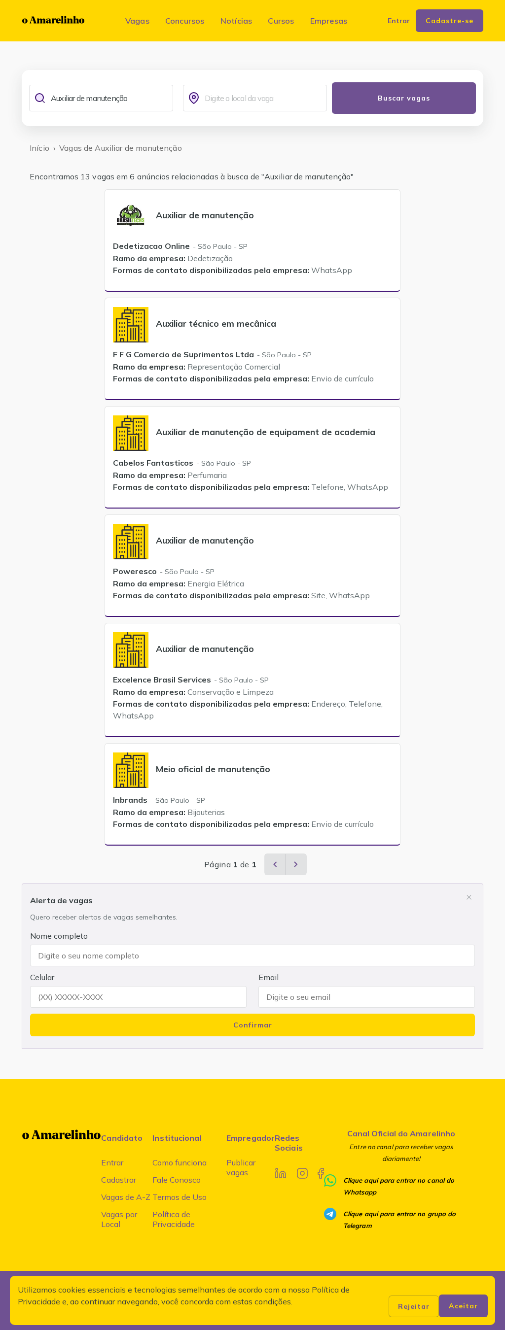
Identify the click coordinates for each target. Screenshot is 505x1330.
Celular (42, 977)
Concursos (185, 21)
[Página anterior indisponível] (275, 864)
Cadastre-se (449, 20)
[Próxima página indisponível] (296, 864)
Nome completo (59, 936)
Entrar (112, 1162)
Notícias (236, 21)
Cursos (281, 21)
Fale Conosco (176, 1180)
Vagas (137, 21)
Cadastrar (118, 1180)
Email (268, 977)
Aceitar (463, 1305)
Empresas (329, 21)
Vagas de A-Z (125, 1197)
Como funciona (179, 1162)
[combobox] (109, 98)
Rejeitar (414, 1306)
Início (39, 148)
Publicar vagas (240, 1167)
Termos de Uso (179, 1197)
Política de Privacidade (173, 1219)
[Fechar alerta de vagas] (469, 897)
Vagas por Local (119, 1219)
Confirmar (252, 1025)
